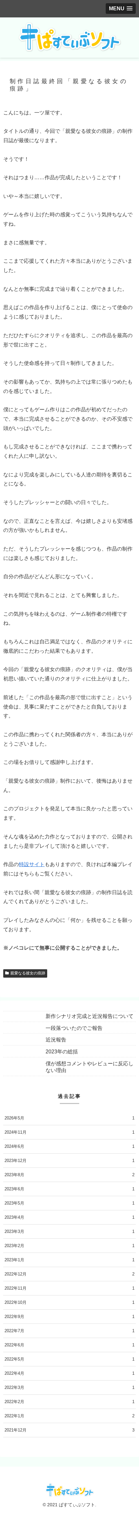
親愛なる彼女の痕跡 (27, 973)
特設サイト (32, 864)
